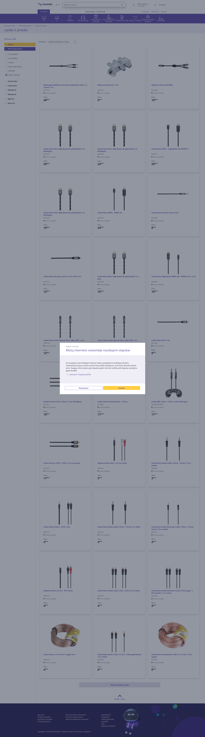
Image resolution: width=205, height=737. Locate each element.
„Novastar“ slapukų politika (80, 374)
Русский (75, 346)
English (68, 346)
